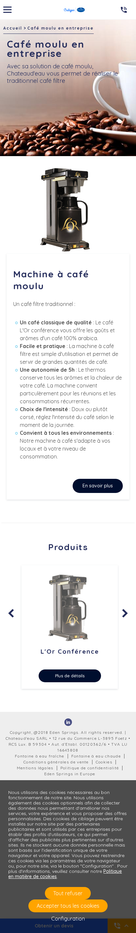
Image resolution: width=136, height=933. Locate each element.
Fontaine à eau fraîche (39, 756)
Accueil (12, 28)
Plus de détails (70, 675)
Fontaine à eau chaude (96, 756)
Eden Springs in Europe (69, 773)
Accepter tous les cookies (68, 905)
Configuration (68, 918)
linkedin (68, 722)
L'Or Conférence (70, 651)
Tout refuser (68, 893)
